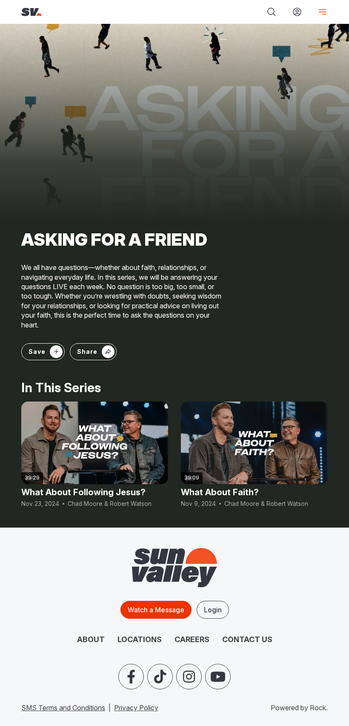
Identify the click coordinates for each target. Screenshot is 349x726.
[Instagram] (189, 676)
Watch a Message (156, 609)
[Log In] (297, 12)
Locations (139, 639)
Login (213, 609)
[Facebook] (131, 676)
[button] (93, 351)
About (91, 639)
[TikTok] (160, 676)
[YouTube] (218, 676)
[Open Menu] (319, 12)
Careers (191, 639)
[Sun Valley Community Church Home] (81, 12)
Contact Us (247, 639)
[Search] (271, 12)
